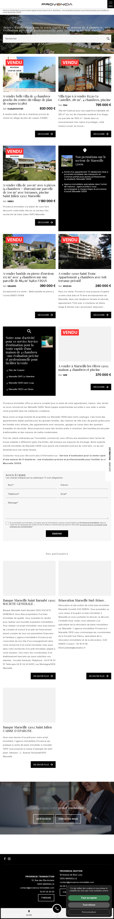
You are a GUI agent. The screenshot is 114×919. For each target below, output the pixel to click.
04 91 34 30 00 (43, 819)
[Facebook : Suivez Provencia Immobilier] (5, 859)
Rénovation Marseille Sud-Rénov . (82, 600)
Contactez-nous (68, 819)
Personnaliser (89, 912)
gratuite (110, 459)
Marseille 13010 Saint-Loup (21, 383)
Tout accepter (89, 897)
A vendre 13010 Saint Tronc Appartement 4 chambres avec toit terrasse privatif (82, 277)
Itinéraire (46, 898)
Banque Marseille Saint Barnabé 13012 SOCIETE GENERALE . (29, 602)
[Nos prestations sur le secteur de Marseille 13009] (67, 161)
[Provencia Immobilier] (57, 4)
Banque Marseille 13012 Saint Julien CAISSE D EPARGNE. (27, 729)
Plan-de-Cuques (16, 370)
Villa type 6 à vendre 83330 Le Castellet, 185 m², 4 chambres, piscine (84, 98)
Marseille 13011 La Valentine (21, 376)
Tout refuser (89, 905)
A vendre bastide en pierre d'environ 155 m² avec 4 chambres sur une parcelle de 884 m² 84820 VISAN (28, 277)
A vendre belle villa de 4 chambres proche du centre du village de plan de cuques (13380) (27, 99)
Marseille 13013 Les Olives (21, 389)
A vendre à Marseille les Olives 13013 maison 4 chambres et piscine (83, 368)
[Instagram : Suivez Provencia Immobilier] (9, 859)
